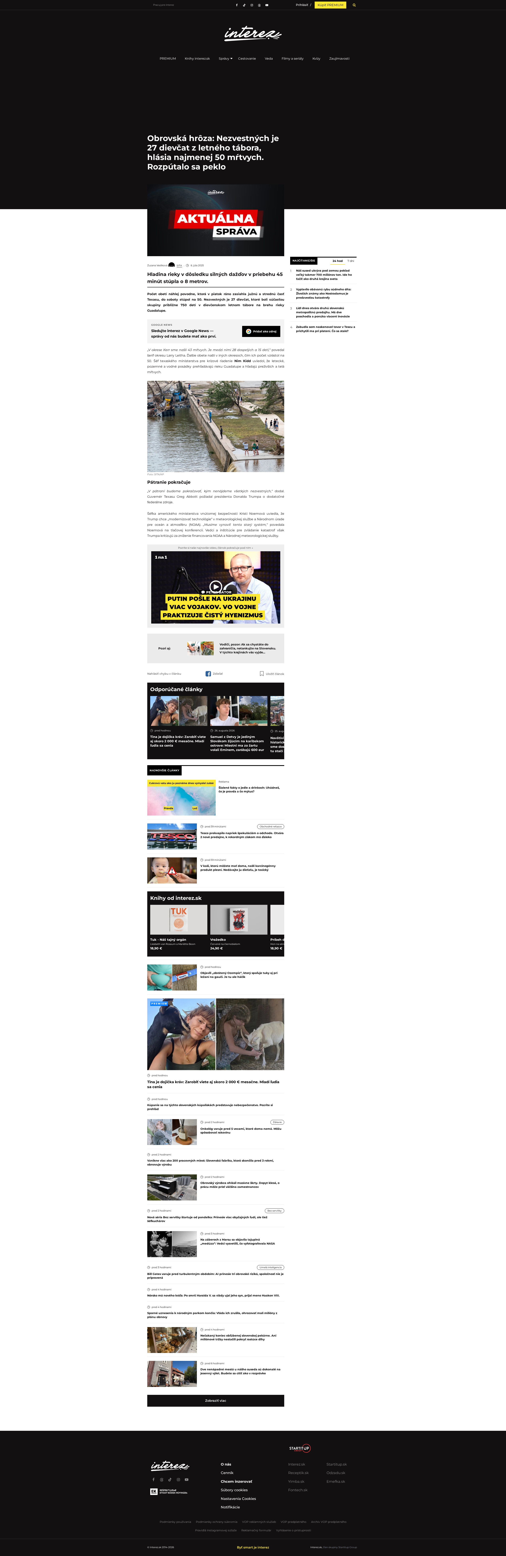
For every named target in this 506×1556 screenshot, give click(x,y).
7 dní (350, 261)
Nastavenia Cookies (238, 1499)
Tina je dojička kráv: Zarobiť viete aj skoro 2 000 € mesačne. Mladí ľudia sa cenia (178, 741)
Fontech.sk (298, 1490)
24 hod (338, 261)
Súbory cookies (234, 1490)
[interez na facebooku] (237, 5)
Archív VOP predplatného (328, 1522)
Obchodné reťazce (271, 826)
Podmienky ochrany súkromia (216, 1522)
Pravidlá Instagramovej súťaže (216, 1530)
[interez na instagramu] (252, 5)
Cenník (227, 1473)
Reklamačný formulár (256, 1530)
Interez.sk (296, 1464)
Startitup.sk (337, 1464)
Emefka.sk (336, 1481)
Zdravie (277, 1122)
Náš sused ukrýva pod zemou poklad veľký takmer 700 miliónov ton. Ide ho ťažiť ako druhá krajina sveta (324, 275)
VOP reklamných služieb (259, 1522)
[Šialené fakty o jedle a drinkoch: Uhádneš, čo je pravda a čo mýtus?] (181, 797)
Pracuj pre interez (163, 4)
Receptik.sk (298, 1473)
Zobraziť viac (215, 1401)
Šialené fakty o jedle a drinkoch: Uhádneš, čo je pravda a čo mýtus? (249, 789)
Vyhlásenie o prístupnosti (293, 1530)
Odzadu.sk (336, 1473)
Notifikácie (230, 1507)
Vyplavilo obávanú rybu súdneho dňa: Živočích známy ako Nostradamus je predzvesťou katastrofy (323, 293)
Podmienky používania (175, 1522)
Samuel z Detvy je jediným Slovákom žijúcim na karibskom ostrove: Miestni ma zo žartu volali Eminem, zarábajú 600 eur (237, 743)
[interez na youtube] (186, 1477)
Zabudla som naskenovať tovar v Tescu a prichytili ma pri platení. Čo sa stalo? (325, 329)
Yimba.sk (296, 1481)
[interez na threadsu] (259, 5)
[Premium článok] (159, 1003)
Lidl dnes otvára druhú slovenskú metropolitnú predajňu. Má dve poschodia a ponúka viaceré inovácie (323, 312)
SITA (179, 265)
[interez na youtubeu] (267, 5)
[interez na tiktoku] (244, 5)
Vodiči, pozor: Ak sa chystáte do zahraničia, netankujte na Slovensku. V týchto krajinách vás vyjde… (248, 648)
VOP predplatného (293, 1522)
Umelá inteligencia (271, 1267)
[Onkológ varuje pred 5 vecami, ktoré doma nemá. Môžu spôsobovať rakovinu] (172, 1132)
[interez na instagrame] (178, 1477)
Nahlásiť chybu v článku (164, 673)
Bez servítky (274, 1210)
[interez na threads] (162, 1477)
